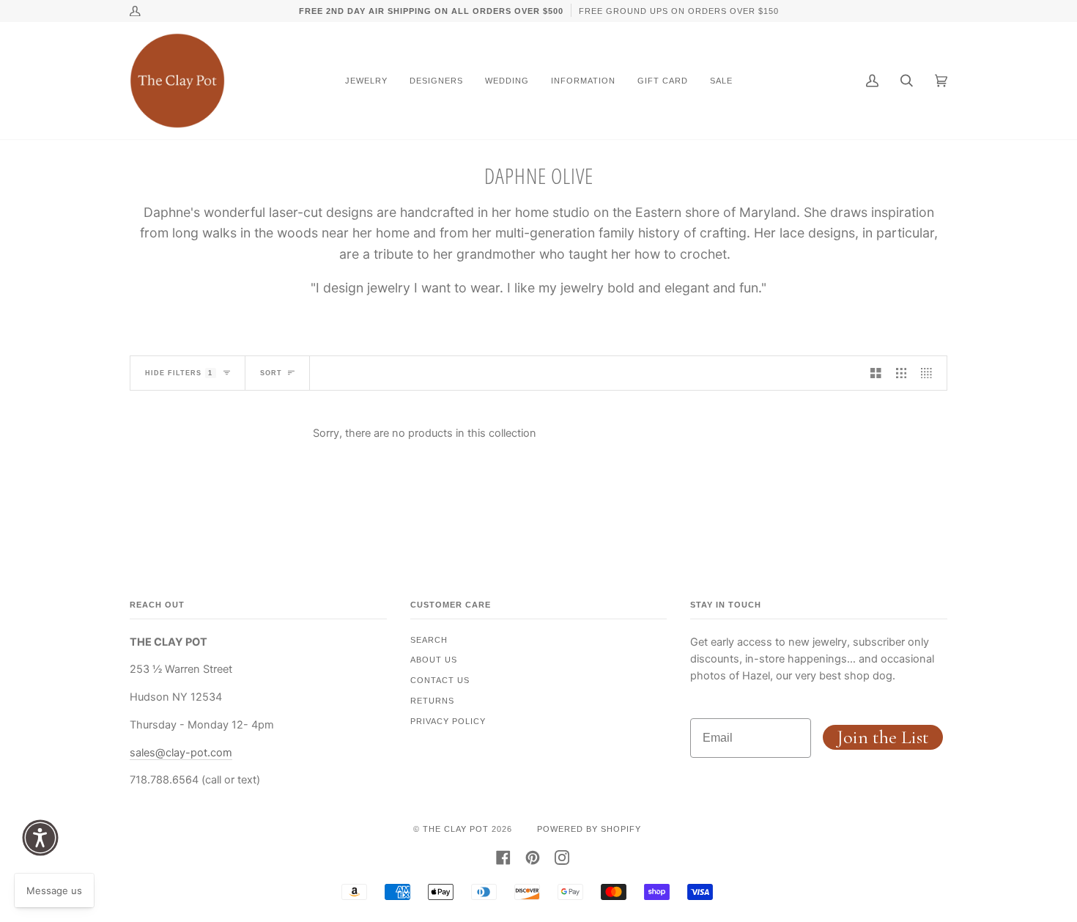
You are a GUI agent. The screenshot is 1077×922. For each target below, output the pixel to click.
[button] (40, 837)
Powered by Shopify (589, 829)
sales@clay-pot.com (181, 752)
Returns (432, 700)
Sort (271, 373)
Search (429, 639)
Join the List (883, 737)
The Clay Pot (456, 829)
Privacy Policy (448, 721)
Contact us (440, 680)
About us (433, 659)
